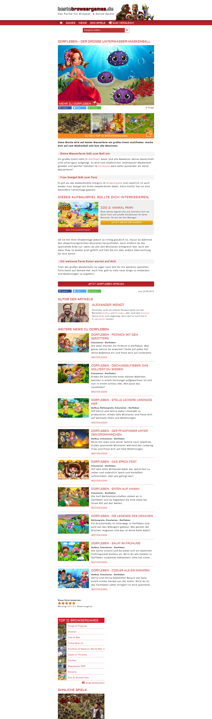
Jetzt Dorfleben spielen (106, 284)
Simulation (97, 342)
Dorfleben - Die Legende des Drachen (122, 516)
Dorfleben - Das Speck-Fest (114, 462)
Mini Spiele (97, 23)
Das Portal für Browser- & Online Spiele (86, 14)
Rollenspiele (107, 407)
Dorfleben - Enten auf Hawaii (115, 489)
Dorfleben (94, 159)
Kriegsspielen (99, 319)
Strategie (119, 313)
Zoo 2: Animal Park (117, 208)
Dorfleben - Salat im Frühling (115, 543)
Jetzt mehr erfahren (126, 222)
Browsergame (114, 182)
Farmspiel (104, 166)
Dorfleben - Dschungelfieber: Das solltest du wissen (119, 367)
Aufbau (106, 313)
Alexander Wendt (108, 305)
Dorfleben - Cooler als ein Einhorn (120, 570)
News (83, 23)
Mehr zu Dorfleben (75, 104)
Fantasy (145, 313)
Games (70, 23)
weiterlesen (99, 357)
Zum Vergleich (123, 23)
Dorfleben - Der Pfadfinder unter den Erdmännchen (119, 432)
